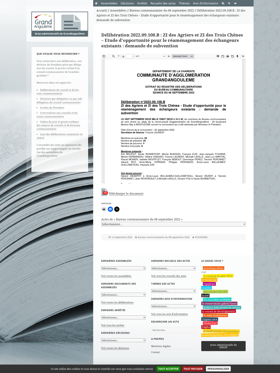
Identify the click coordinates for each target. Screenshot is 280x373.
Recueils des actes (163, 3)
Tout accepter (168, 369)
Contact (155, 352)
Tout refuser (193, 369)
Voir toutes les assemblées (116, 275)
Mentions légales (161, 346)
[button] (229, 3)
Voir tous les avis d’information (169, 314)
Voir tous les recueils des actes (168, 275)
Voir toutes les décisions (115, 348)
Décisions (127, 3)
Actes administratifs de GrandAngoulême (60, 33)
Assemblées (109, 3)
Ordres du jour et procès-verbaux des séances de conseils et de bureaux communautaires (58, 125)
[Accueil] (96, 3)
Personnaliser (218, 369)
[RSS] (223, 3)
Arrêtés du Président (52, 107)
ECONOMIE (201, 237)
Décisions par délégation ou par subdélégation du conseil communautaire (59, 100)
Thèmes (184, 3)
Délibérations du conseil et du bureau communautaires (58, 91)
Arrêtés (142, 3)
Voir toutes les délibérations (117, 302)
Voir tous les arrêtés (112, 325)
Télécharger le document (126, 193)
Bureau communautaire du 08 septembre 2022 (164, 237)
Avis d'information (205, 3)
